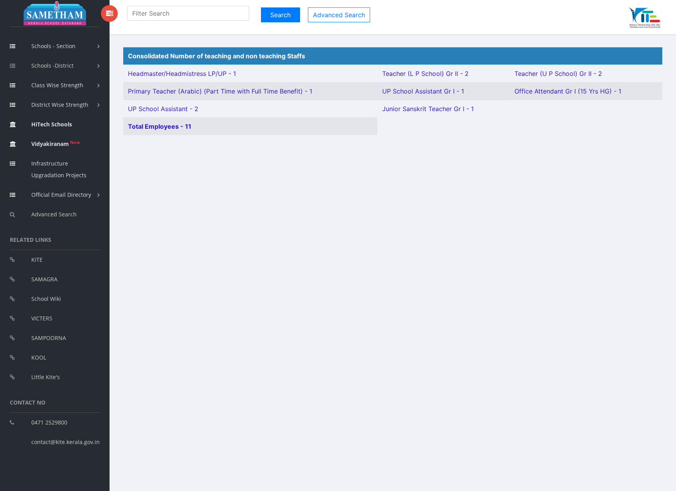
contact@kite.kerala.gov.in (65, 442)
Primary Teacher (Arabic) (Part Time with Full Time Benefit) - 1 (220, 91)
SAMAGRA (44, 279)
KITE (37, 259)
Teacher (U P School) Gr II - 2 (558, 73)
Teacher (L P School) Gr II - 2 (425, 73)
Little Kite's (45, 377)
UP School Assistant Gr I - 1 (423, 91)
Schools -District (52, 65)
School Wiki (46, 298)
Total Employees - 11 (159, 126)
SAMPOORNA (48, 338)
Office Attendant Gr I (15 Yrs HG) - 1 (567, 91)
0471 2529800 (49, 422)
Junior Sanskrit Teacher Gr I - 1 (428, 109)
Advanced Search (54, 214)
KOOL (38, 357)
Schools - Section (53, 46)
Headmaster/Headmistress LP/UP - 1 (182, 73)
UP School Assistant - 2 (163, 109)
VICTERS (41, 318)
